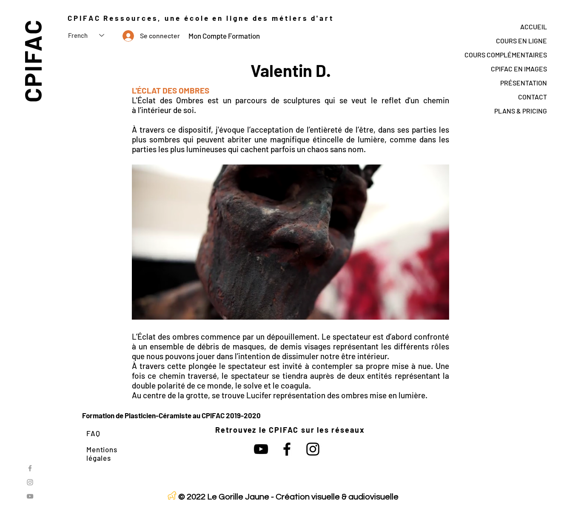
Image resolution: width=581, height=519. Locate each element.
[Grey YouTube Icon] (30, 496)
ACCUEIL (533, 27)
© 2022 (191, 497)
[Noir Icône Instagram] (313, 449)
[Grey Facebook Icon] (30, 468)
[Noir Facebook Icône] (287, 449)
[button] (438, 310)
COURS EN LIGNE (521, 41)
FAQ (93, 433)
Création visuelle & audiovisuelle (337, 497)
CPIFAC (32, 60)
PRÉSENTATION (523, 83)
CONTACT (532, 97)
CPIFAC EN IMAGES (519, 69)
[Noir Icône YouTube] (261, 449)
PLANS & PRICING (520, 111)
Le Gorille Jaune (238, 497)
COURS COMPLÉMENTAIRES (505, 55)
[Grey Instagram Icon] (30, 482)
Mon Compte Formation (224, 35)
